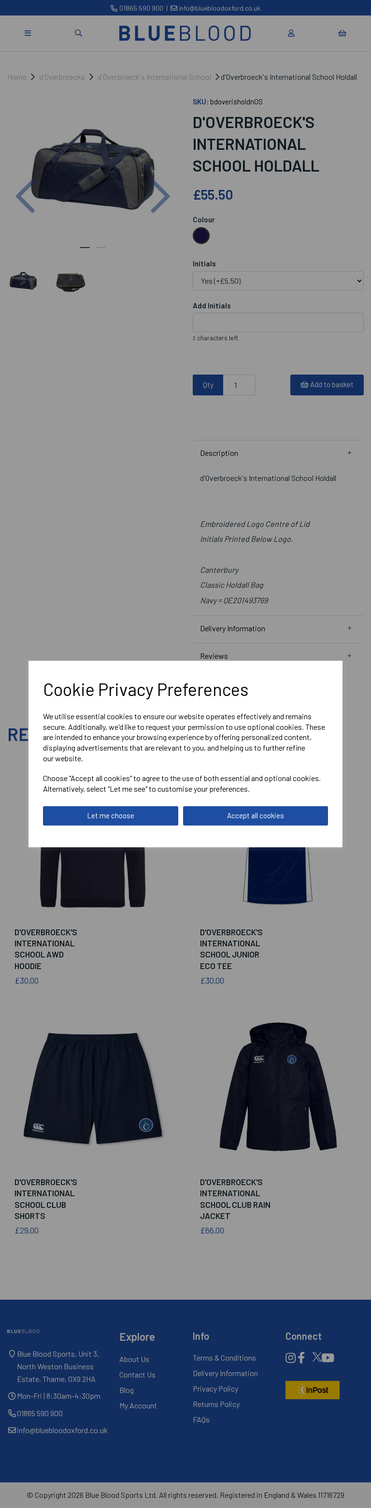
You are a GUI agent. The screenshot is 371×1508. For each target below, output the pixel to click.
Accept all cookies (255, 815)
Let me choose (110, 815)
